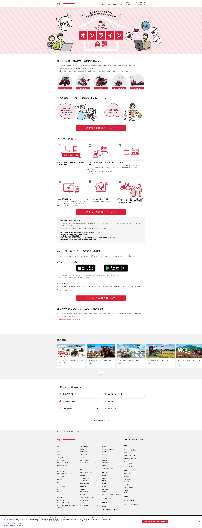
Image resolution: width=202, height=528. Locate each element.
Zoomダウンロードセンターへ (67, 290)
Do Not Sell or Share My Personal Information (155, 521)
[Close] (199, 521)
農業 (63, 431)
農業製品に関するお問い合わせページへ (70, 320)
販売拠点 (128, 2)
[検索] (144, 5)
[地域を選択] (144, 2)
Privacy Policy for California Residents (13, 524)
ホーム (59, 431)
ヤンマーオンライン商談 (73, 431)
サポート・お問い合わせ (136, 2)
